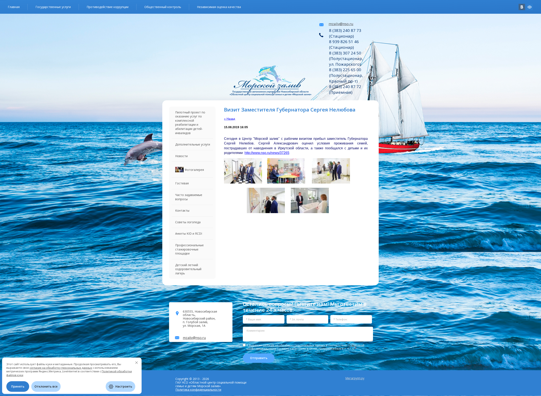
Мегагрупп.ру (354, 378)
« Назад (229, 118)
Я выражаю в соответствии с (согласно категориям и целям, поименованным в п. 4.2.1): (305, 347)
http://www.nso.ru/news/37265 (267, 153)
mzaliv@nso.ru (341, 23)
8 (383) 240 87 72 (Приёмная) (345, 89)
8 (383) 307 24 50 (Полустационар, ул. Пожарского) (346, 58)
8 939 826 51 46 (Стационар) (344, 44)
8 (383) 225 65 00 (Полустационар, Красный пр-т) (346, 75)
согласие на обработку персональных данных (294, 345)
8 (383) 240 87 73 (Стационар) (345, 33)
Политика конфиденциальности (198, 390)
